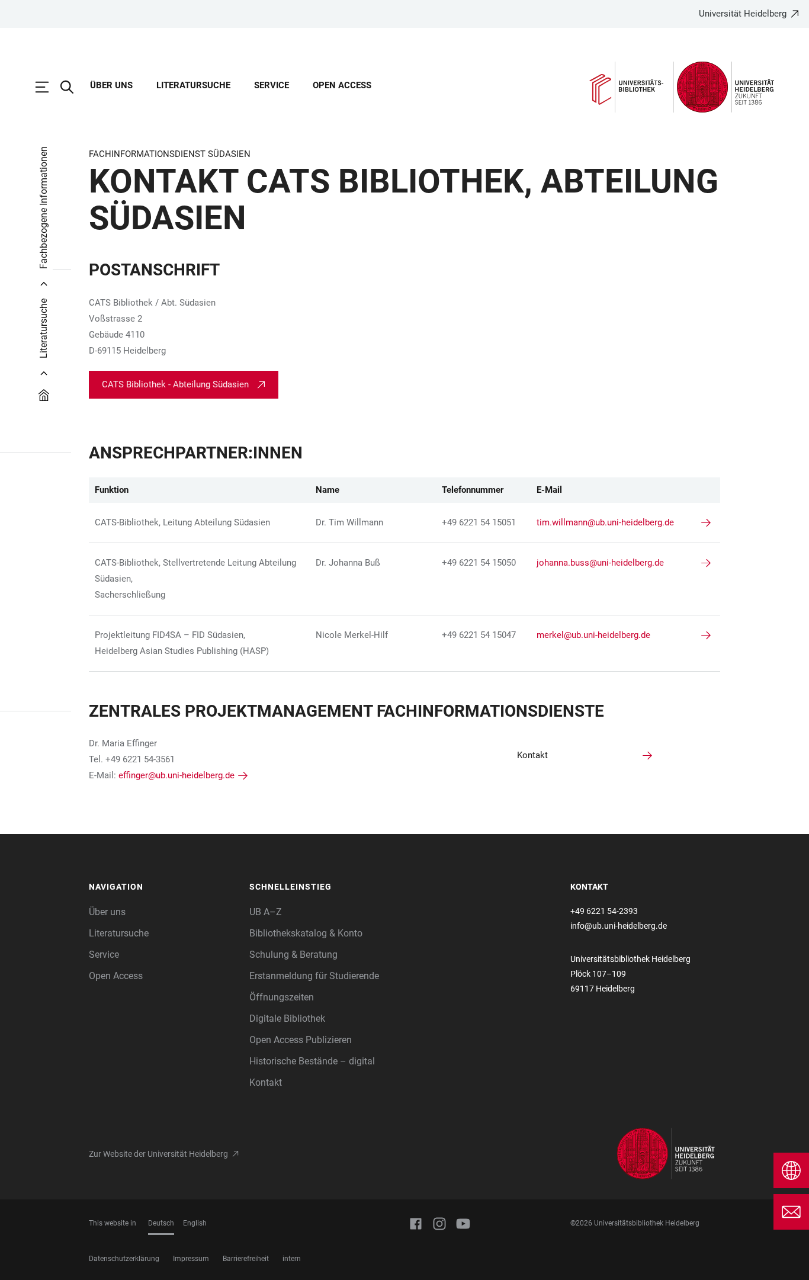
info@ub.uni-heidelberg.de (618, 926)
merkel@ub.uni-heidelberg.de (593, 635)
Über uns (111, 85)
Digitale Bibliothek (287, 1018)
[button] (163, 887)
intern (291, 1259)
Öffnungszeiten (281, 997)
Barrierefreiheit (246, 1259)
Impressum (191, 1259)
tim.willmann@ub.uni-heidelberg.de (605, 522)
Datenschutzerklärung (124, 1259)
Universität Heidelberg (742, 13)
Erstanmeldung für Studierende (314, 975)
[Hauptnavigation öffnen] (48, 87)
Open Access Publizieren (300, 1039)
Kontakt (265, 1082)
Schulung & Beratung (293, 954)
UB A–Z (265, 912)
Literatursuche (193, 85)
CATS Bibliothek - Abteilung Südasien (175, 384)
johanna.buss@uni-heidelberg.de (600, 562)
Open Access (342, 85)
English (195, 1223)
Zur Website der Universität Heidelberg (158, 1154)
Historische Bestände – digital (312, 1061)
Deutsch (161, 1223)
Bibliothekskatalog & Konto (305, 933)
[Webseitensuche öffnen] (72, 87)
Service (271, 85)
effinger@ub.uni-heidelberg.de (176, 775)
